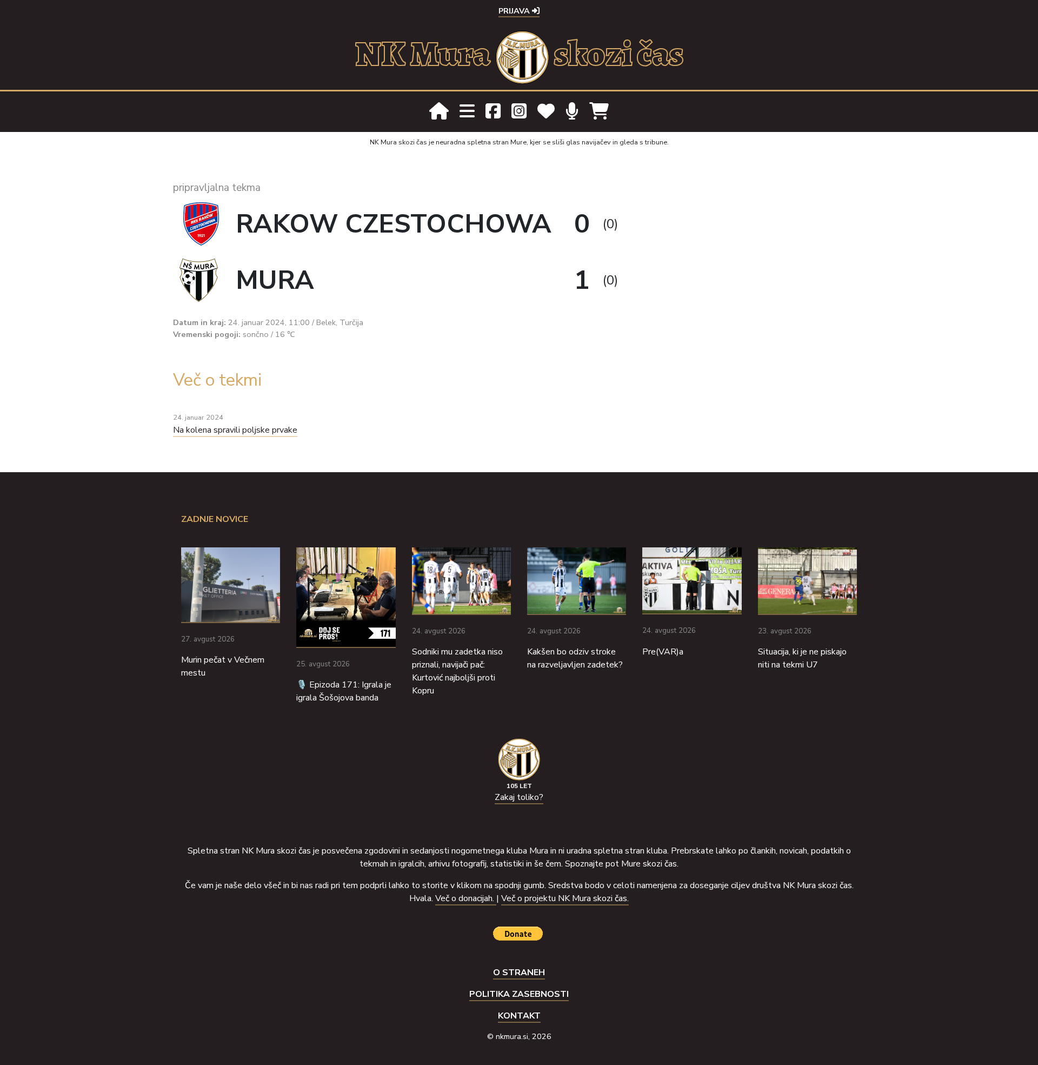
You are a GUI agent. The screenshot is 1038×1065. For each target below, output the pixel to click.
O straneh (519, 972)
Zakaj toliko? (519, 797)
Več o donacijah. (465, 898)
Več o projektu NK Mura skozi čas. (565, 898)
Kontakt (519, 1016)
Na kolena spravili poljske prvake (235, 430)
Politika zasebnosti (519, 994)
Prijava (515, 10)
